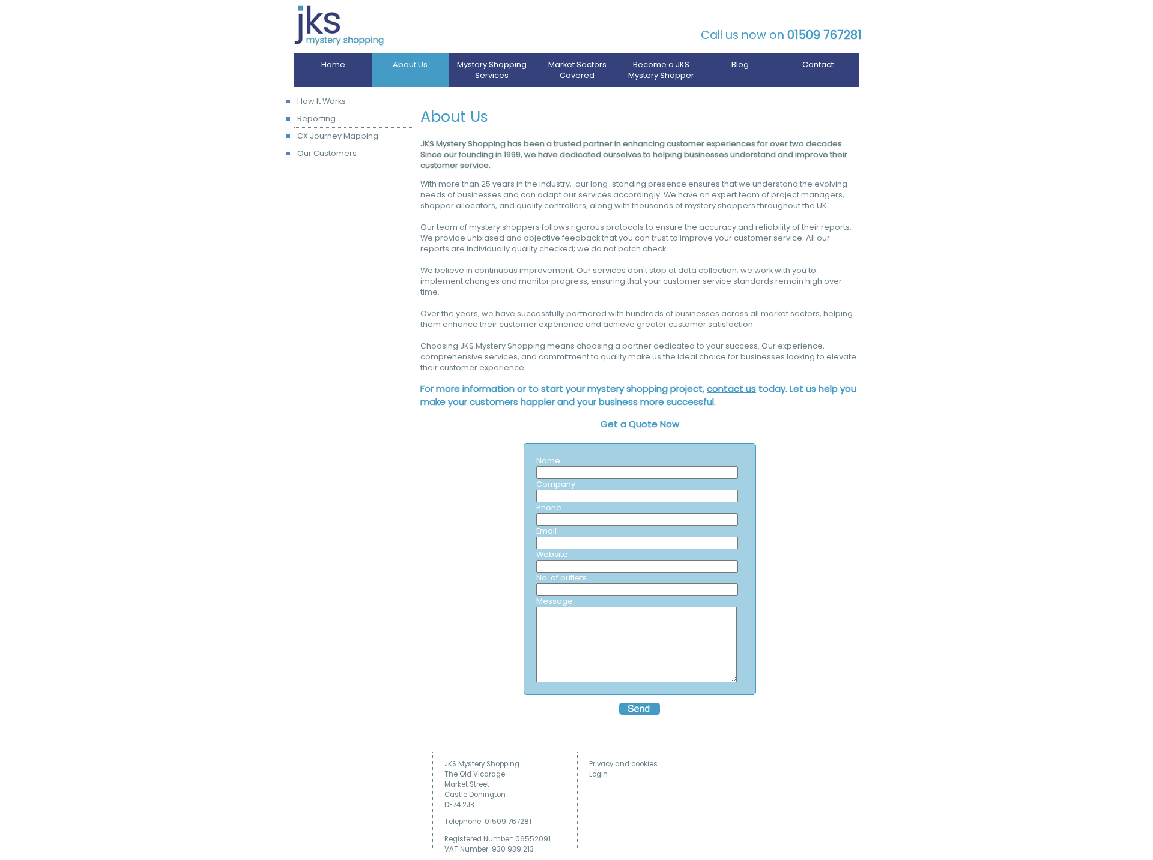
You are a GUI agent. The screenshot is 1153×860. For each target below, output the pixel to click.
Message (554, 601)
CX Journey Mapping (337, 136)
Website (552, 554)
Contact (818, 64)
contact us (731, 388)
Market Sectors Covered (577, 69)
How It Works (321, 101)
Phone (548, 507)
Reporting (316, 118)
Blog (740, 64)
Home (333, 64)
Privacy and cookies (623, 764)
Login (598, 774)
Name (548, 461)
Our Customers (327, 153)
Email (546, 531)
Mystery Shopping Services (492, 69)
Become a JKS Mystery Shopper (661, 69)
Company (555, 484)
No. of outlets (561, 578)
